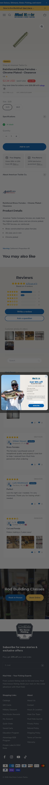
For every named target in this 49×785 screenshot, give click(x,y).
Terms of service (29, 398)
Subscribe (36, 405)
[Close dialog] (46, 376)
